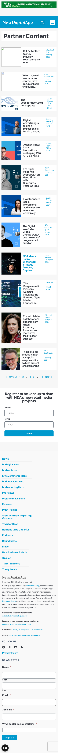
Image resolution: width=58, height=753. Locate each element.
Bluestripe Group (32, 586)
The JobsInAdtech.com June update (32, 102)
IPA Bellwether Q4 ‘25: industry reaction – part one (31, 57)
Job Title (8, 709)
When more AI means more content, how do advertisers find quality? (30, 81)
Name (7, 407)
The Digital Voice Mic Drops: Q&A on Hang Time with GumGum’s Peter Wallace (31, 177)
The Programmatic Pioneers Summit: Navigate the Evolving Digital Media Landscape (32, 293)
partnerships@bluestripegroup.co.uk (16, 624)
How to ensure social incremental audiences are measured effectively (31, 206)
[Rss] (22, 647)
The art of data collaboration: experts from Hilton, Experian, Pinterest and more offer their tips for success (31, 327)
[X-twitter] (10, 647)
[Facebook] (4, 647)
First (4, 680)
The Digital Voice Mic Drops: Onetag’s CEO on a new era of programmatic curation (31, 235)
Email (7, 419)
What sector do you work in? (19, 723)
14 (41, 376)
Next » (48, 376)
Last (4, 690)
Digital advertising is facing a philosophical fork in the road (31, 126)
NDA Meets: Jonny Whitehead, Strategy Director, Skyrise (29, 263)
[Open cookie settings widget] (5, 748)
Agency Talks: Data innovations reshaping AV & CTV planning (32, 150)
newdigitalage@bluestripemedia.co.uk (27, 629)
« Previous (11, 376)
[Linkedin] (16, 647)
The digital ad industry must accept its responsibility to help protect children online (30, 358)
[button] (42, 22)
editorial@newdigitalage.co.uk (14, 616)
